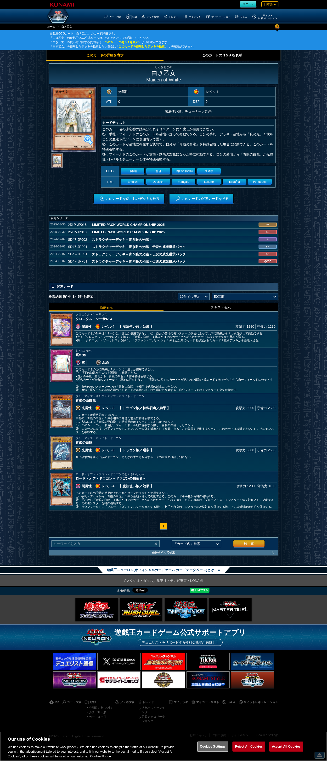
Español (234, 181)
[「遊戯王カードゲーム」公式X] (119, 661)
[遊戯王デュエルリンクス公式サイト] (185, 609)
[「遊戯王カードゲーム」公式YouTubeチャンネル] (163, 661)
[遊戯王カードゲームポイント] (252, 661)
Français (183, 181)
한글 (158, 171)
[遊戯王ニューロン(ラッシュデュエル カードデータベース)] (252, 679)
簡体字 (209, 171)
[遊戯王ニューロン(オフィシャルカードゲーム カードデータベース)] (58, 16)
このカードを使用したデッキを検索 (142, 46)
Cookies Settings (213, 746)
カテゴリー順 (97, 712)
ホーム (51, 26)
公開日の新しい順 (100, 708)
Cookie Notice (100, 756)
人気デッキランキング (153, 710)
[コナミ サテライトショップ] (119, 679)
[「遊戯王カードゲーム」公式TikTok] (208, 661)
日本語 (132, 171)
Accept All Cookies (286, 746)
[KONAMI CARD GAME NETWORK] (74, 679)
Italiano (209, 181)
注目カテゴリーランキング (153, 719)
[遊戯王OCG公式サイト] (96, 609)
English (133, 181)
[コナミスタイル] (208, 679)
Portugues (259, 181)
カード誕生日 (97, 717)
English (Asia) (184, 171)
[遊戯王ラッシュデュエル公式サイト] (141, 609)
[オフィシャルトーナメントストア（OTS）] (163, 679)
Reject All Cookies (249, 746)
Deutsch (158, 181)
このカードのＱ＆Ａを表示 (121, 42)
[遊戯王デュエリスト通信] (74, 661)
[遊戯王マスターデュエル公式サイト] (230, 609)
